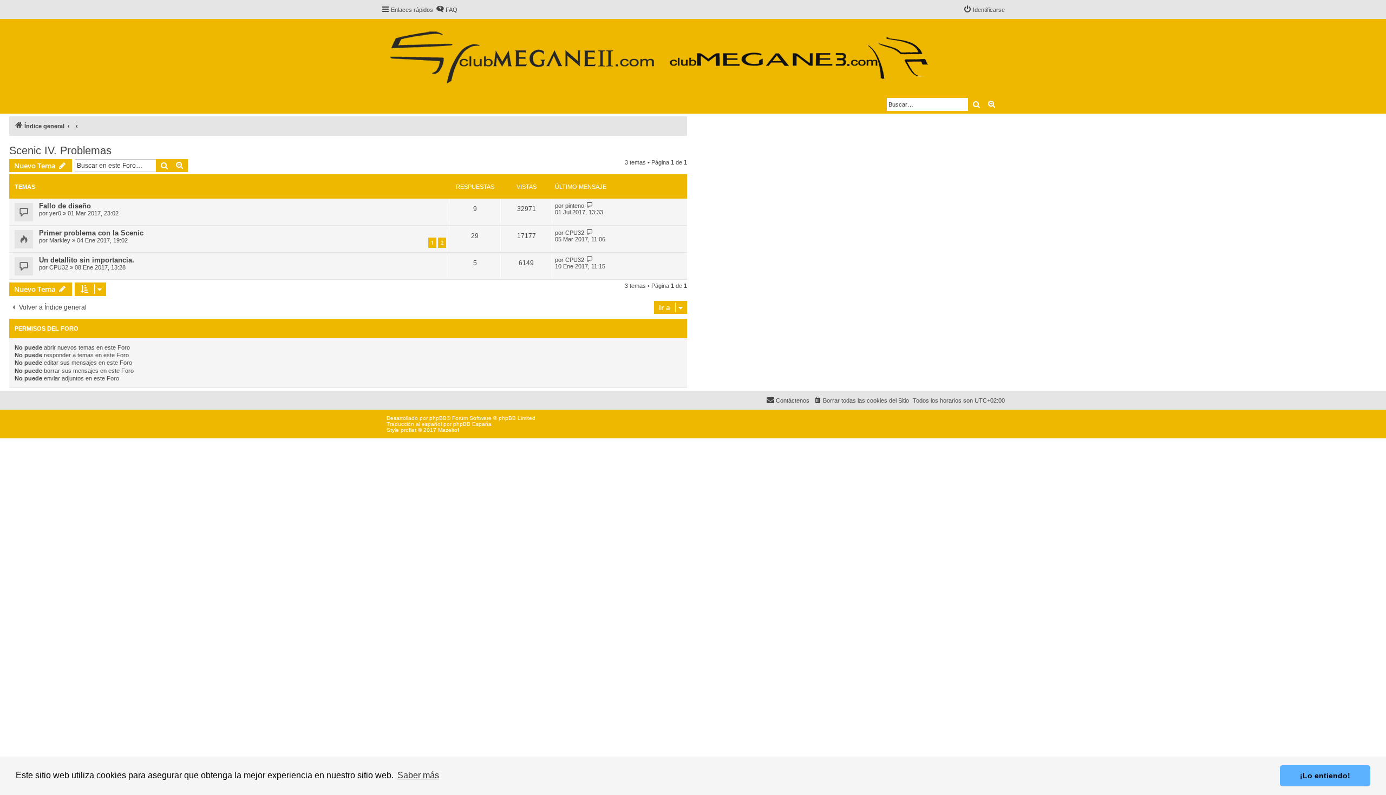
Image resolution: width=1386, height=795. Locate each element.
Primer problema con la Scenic (91, 233)
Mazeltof (448, 430)
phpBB (438, 418)
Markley (59, 240)
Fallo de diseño (65, 206)
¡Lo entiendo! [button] (1325, 775)
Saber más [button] (418, 775)
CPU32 (574, 232)
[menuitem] (446, 9)
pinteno (574, 205)
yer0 (55, 213)
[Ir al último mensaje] (590, 205)
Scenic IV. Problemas (60, 150)
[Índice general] (658, 53)
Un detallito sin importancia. (86, 260)
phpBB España (472, 424)
